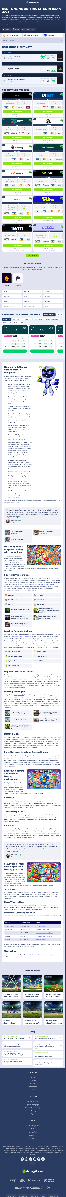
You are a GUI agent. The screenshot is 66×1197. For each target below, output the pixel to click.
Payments (32, 1080)
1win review (17, 248)
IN (31, 1163)
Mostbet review (17, 192)
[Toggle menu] (3, 2)
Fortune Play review (48, 140)
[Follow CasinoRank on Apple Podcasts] (43, 1159)
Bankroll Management (32, 1111)
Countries (32, 1084)
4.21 (51, 344)
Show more (31, 255)
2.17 (40, 341)
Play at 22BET (15, 351)
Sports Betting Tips (32, 1105)
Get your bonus (17, 111)
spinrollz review (48, 248)
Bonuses (32, 1077)
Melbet (7, 346)
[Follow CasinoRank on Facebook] (22, 1159)
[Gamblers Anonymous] (22, 1180)
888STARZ (7, 343)
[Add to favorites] (4, 56)
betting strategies (19, 695)
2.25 (40, 344)
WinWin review (48, 192)
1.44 (23, 344)
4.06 (51, 341)
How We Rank (32, 1132)
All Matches (6, 319)
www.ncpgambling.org (42, 929)
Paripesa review (17, 220)
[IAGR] (13, 1180)
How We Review (33, 1129)
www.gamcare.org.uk (42, 926)
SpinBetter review (48, 166)
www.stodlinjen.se (41, 939)
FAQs (32, 1114)
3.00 (45, 344)
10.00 (13, 341)
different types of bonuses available (21, 636)
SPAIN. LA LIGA (27, 319)
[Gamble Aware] (29, 1187)
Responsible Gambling (32, 1108)
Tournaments (32, 1087)
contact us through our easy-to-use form (39, 954)
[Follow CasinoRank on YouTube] (34, 1159)
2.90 (45, 341)
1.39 (23, 341)
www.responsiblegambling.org (44, 933)
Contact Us (32, 1135)
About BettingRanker (33, 1126)
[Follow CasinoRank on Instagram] (26, 1159)
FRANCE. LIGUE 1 (18, 322)
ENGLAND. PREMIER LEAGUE (52, 319)
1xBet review (48, 114)
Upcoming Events (49, 314)
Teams (33, 1090)
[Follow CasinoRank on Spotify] (39, 1159)
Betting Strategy (32, 1102)
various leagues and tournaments (45, 584)
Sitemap (32, 1138)
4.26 (18, 341)
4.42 (18, 344)
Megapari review (17, 114)
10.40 (13, 344)
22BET (7, 341)
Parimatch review (48, 220)
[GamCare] (34, 1180)
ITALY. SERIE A (16, 319)
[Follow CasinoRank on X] (30, 1159)
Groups (60, 314)
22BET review (17, 140)
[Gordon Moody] (49, 1180)
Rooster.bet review (17, 166)
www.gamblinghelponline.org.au (45, 936)
